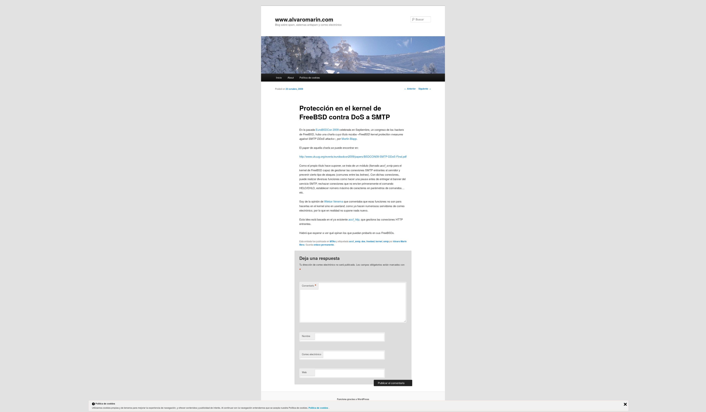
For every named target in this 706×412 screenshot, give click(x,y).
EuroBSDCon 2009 (327, 130)
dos (363, 241)
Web (304, 372)
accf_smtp (354, 241)
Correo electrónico (311, 354)
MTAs (333, 241)
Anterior (410, 88)
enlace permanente (324, 244)
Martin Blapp (349, 139)
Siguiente (424, 88)
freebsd (370, 241)
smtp (386, 241)
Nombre (306, 336)
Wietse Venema (333, 201)
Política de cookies (309, 77)
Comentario (309, 286)
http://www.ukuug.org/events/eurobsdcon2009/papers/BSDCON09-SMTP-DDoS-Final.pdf (353, 156)
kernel (379, 241)
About (291, 77)
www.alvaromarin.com (304, 19)
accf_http (353, 219)
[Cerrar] (625, 404)
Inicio (279, 77)
